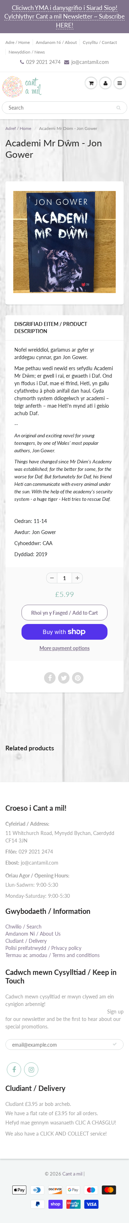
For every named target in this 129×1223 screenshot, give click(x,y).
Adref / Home (18, 128)
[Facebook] (14, 1069)
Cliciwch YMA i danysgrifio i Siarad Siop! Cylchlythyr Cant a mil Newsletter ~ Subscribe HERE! (64, 16)
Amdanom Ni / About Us (33, 934)
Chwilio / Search (23, 926)
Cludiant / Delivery (26, 941)
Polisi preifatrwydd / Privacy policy (43, 948)
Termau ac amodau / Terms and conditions (52, 955)
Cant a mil (72, 1174)
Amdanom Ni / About (56, 42)
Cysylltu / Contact (100, 42)
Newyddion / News (27, 52)
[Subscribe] (114, 1044)
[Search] (118, 108)
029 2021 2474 (43, 62)
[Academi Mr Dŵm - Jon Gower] (64, 242)
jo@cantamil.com (90, 62)
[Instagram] (31, 1069)
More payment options (64, 648)
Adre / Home (17, 42)
